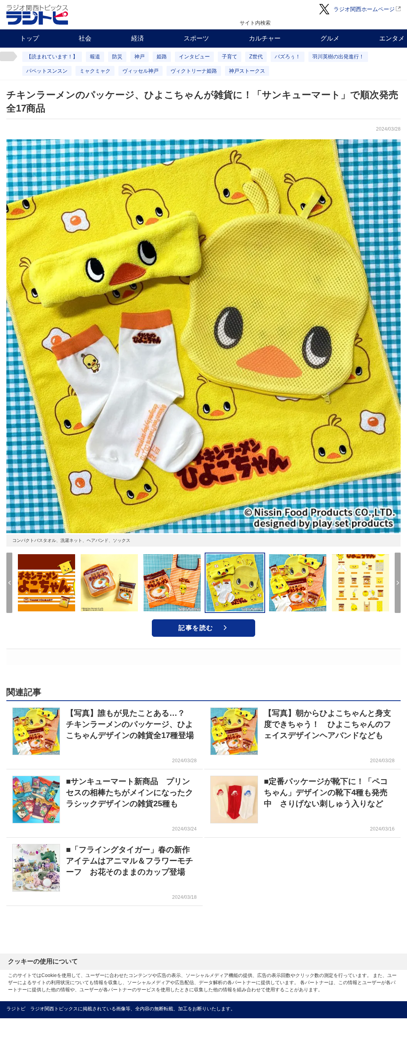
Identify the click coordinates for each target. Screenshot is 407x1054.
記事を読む (195, 627)
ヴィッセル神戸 (140, 71)
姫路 (162, 57)
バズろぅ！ (287, 57)
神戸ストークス (247, 71)
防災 (117, 57)
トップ (29, 38)
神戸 (139, 57)
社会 (85, 38)
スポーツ (196, 38)
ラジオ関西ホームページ (364, 9)
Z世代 (256, 57)
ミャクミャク (94, 71)
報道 (95, 57)
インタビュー (194, 57)
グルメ (329, 38)
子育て (229, 57)
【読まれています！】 (52, 57)
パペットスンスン (47, 71)
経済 (137, 38)
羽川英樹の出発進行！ (338, 57)
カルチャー (265, 38)
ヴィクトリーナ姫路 (194, 71)
